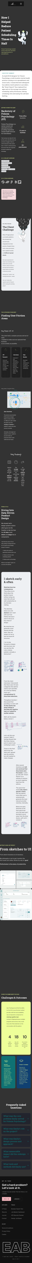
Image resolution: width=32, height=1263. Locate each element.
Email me (6, 1199)
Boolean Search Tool (17, 1209)
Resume (4, 1212)
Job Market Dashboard (17, 1212)
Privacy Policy (6, 1231)
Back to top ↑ (16, 1259)
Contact (4, 1218)
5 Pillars (4, 1209)
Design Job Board (16, 1218)
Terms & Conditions (7, 1228)
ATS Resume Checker (17, 1215)
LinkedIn (16, 1199)
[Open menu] (21, 3)
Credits (4, 1234)
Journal (4, 1215)
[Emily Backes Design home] (13, 4)
